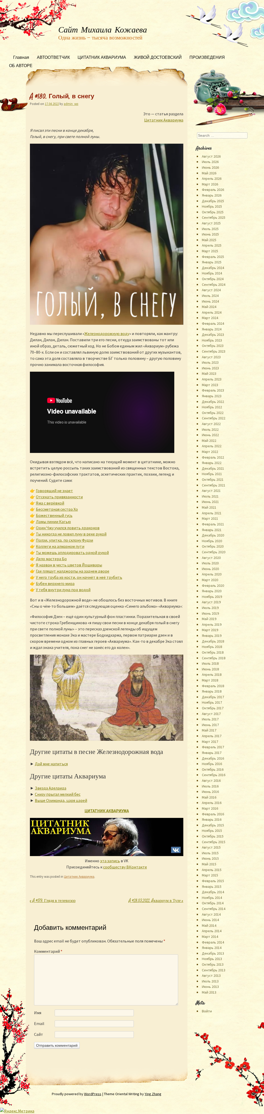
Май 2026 (209, 173)
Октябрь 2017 (213, 708)
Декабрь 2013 (213, 953)
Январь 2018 (211, 691)
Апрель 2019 (211, 624)
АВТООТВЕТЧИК (53, 58)
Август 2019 (211, 602)
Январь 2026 (211, 195)
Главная (21, 58)
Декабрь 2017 (213, 697)
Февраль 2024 (213, 323)
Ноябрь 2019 (212, 596)
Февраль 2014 (213, 942)
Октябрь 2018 (213, 652)
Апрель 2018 (211, 674)
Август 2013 (211, 975)
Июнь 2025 (210, 234)
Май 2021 (209, 507)
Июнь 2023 (210, 368)
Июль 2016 (210, 786)
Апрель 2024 (211, 312)
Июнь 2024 (210, 301)
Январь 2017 (211, 752)
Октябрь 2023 (213, 345)
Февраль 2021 (213, 524)
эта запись (110, 860)
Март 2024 (210, 317)
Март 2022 (210, 451)
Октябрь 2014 (213, 903)
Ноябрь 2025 (212, 206)
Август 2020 (211, 557)
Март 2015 (210, 875)
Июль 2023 (210, 362)
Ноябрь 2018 (212, 646)
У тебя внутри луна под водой (63, 589)
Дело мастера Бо (51, 558)
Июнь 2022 (210, 435)
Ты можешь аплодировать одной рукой (72, 552)
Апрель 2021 (211, 513)
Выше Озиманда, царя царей (61, 800)
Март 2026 (210, 184)
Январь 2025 (211, 262)
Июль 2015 (210, 853)
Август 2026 (211, 156)
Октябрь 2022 (213, 412)
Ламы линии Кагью (53, 521)
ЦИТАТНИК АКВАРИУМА (102, 58)
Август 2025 (211, 223)
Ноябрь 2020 (212, 541)
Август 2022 (211, 423)
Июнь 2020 (210, 568)
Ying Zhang (153, 1094)
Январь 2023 (211, 396)
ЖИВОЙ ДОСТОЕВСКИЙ (158, 58)
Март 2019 (210, 630)
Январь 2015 (211, 886)
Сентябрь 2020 (213, 552)
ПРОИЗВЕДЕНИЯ (207, 58)
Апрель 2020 (211, 574)
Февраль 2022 (213, 457)
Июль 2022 (210, 429)
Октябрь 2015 (213, 836)
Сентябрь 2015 (213, 842)
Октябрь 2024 (213, 279)
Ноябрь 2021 (212, 473)
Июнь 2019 (210, 613)
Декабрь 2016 (213, 758)
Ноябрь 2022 (212, 407)
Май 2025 (209, 240)
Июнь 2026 (210, 167)
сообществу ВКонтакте (125, 866)
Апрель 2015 (211, 869)
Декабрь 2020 (213, 535)
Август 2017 (211, 713)
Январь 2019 (211, 635)
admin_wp (71, 104)
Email (39, 1023)
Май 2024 (209, 306)
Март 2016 (210, 808)
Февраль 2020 (213, 585)
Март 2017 (210, 741)
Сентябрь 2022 (213, 418)
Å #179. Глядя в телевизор (53, 901)
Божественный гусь (54, 515)
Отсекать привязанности (59, 496)
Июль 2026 (210, 161)
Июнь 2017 (210, 724)
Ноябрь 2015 (212, 830)
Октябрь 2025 (213, 212)
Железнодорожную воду (106, 333)
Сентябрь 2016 (213, 775)
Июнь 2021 (210, 501)
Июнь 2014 (210, 919)
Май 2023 (209, 373)
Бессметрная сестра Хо (57, 509)
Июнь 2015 (210, 858)
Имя (37, 1012)
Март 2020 (210, 580)
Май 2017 (209, 730)
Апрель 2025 (211, 245)
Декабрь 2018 (213, 641)
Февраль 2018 (213, 686)
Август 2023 (211, 357)
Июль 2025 (210, 228)
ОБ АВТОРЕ (20, 66)
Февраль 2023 (213, 390)
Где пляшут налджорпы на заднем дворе (72, 571)
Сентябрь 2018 (213, 658)
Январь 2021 (211, 529)
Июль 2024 (210, 295)
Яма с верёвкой (50, 503)
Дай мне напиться (51, 763)
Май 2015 (209, 864)
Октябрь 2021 (213, 479)
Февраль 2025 (213, 256)
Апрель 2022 (211, 446)
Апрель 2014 (211, 931)
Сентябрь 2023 (213, 351)
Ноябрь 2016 (212, 763)
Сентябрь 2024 (213, 284)
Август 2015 (211, 847)
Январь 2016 (211, 819)
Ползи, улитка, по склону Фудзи (64, 540)
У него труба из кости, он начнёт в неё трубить (79, 577)
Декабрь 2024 (213, 267)
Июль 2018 (210, 663)
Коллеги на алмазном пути (60, 546)
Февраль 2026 (213, 189)
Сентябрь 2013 (213, 970)
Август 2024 (211, 290)
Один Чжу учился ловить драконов (68, 527)
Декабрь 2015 (213, 825)
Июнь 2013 (210, 986)
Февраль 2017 (213, 747)
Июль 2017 (210, 719)
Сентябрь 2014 (213, 908)
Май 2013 (209, 992)
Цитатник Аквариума (163, 120)
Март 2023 (210, 385)
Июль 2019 (210, 607)
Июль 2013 (210, 981)
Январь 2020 (211, 591)
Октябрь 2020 (213, 546)
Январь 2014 (211, 947)
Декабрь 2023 (213, 334)
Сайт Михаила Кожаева (102, 30)
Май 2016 (209, 797)
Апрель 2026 (211, 178)
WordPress (92, 1094)
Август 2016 (211, 780)
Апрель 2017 (211, 736)
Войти (207, 1011)
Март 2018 (210, 680)
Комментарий (48, 951)
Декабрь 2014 (213, 892)
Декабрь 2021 (213, 468)
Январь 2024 (211, 329)
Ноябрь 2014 (212, 897)
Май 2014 (209, 925)
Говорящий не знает (54, 490)
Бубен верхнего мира (55, 583)
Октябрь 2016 (213, 769)
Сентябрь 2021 (213, 485)
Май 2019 (209, 618)
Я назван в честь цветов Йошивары (69, 564)
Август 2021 (211, 490)
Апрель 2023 (211, 379)
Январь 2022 (211, 462)
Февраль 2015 (213, 881)
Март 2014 (210, 936)
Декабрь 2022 (213, 401)
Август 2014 (211, 914)
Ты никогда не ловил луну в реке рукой (71, 533)
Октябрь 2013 (213, 964)
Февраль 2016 (213, 814)
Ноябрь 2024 (212, 273)
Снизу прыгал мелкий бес (57, 794)
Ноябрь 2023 (212, 340)
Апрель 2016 (211, 802)
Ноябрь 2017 (212, 702)
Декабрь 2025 (213, 201)
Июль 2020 (210, 563)
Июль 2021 (210, 496)
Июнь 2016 (210, 791)
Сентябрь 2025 (213, 217)
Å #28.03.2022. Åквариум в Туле (156, 901)
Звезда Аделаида (50, 788)
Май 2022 (209, 440)
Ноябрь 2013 (212, 958)
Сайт (38, 1034)
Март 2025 (210, 251)
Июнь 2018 (210, 669)
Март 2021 (210, 518)
